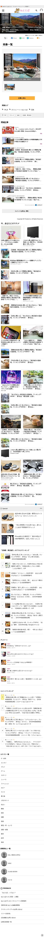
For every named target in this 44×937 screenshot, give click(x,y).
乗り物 (3, 796)
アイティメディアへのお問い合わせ (11, 909)
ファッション (5, 783)
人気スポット (5, 800)
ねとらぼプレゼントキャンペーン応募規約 (13, 901)
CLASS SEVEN (12, 871)
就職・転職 (4, 829)
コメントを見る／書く (22, 211)
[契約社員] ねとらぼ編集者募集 (10, 905)
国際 (2, 817)
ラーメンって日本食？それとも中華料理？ (19, 662)
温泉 (32, 110)
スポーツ (3, 775)
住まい (3, 804)
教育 (2, 834)
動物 (2, 808)
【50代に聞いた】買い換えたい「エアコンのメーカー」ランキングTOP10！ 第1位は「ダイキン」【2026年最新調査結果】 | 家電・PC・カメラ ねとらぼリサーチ (23, 722)
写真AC (29, 79)
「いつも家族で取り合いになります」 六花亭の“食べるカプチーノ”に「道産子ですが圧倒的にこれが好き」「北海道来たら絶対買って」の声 (26, 606)
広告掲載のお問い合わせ (8, 917)
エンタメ (3, 762)
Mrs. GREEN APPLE (14, 855)
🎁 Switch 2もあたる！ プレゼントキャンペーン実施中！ (15, 6)
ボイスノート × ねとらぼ (19, 110)
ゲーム (3, 771)
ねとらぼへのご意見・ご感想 (9, 896)
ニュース (3, 779)
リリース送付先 (5, 913)
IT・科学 (3, 758)
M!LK (9, 863)
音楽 (2, 842)
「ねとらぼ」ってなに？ (8, 892)
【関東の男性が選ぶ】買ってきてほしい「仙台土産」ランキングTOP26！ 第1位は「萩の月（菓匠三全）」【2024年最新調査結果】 (27, 615)
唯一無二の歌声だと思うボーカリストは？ (19, 670)
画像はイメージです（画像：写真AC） (34, 35)
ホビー (3, 788)
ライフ (3, 792)
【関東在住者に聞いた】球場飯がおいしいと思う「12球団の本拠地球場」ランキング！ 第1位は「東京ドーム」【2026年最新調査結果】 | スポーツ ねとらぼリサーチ (23, 699)
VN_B (6, 110)
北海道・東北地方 (6, 27)
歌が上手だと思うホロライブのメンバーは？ (20, 654)
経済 (2, 838)
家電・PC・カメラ (6, 825)
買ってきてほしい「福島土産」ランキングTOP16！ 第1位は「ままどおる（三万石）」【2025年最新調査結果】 (27, 597)
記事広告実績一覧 (6, 922)
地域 (2, 821)
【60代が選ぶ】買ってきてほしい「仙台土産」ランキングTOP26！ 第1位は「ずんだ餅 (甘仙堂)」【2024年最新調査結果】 (26, 557)
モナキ (10, 880)
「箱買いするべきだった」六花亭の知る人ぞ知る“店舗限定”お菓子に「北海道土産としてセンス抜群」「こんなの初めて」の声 (26, 566)
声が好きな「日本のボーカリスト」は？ (19, 646)
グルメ (3, 767)
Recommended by (30, 205)
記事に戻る (22, 98)
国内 (2, 813)
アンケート (4, 640)
